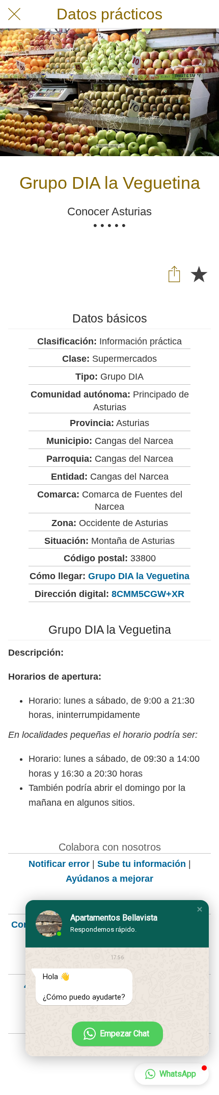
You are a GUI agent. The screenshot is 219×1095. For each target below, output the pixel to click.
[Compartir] (174, 273)
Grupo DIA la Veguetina (138, 576)
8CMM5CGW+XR (148, 594)
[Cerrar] (14, 14)
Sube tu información (141, 864)
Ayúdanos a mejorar (109, 879)
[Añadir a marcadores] (198, 273)
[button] (200, 909)
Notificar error (59, 864)
